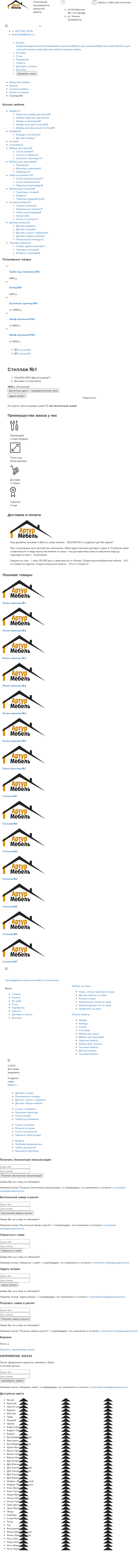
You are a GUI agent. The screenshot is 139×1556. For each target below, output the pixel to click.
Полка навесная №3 (14, 658)
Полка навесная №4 (14, 685)
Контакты (21, 69)
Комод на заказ (87, 998)
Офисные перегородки (29, 185)
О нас (19, 56)
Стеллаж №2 (10, 823)
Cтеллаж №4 (10, 878)
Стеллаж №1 (10, 796)
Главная (16, 994)
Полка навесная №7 (14, 768)
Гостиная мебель (34, 49)
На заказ (21, 52)
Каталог (16, 997)
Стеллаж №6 (10, 934)
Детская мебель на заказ (92, 995)
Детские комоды (25, 138)
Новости (20, 62)
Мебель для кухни (62, 46)
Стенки (37, 46)
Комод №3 (15, 287)
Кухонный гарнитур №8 (23, 303)
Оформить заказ (26, 73)
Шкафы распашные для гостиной (35, 127)
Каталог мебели (81, 1014)
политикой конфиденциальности (111, 1262)
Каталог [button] (20, 42)
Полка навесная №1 (14, 603)
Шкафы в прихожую (28, 121)
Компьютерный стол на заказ (95, 1005)
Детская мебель (53, 49)
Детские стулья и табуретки (32, 232)
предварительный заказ (44, 390)
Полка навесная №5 (14, 713)
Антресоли (22, 215)
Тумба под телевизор (28, 212)
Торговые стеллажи (27, 249)
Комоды (28, 46)
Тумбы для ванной (25, 1147)
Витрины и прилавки (28, 252)
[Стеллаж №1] (22, 349)
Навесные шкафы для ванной (33, 114)
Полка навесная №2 (14, 630)
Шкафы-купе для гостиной (32, 124)
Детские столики (26, 229)
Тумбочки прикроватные (30, 198)
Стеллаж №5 (10, 906)
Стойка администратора (31, 246)
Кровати (21, 195)
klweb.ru (12, 1084)
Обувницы (23, 171)
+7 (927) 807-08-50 (22, 31)
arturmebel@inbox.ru (23, 34)
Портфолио (22, 59)
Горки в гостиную (26, 205)
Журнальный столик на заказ (95, 1001)
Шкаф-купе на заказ (90, 1008)
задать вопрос (17, 395)
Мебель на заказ (81, 986)
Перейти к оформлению (17, 1349)
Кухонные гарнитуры (29, 158)
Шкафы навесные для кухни (32, 117)
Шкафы (20, 46)
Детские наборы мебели (30, 236)
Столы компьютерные (29, 178)
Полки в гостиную (27, 219)
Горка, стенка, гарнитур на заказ (97, 991)
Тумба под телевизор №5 (24, 271)
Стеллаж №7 (10, 961)
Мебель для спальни (22, 188)
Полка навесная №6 (14, 740)
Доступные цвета (18, 390)
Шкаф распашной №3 (22, 319)
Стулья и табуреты (27, 154)
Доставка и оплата (26, 66)
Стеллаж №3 (10, 851)
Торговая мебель (71, 49)
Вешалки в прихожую (28, 168)
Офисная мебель (107, 46)
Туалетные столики (27, 192)
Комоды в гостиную (28, 134)
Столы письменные (28, 181)
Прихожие (22, 165)
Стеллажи (46, 46)
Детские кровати (26, 225)
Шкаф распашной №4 (22, 334)
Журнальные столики (29, 209)
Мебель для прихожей (84, 46)
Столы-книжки (24, 151)
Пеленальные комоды (29, 239)
